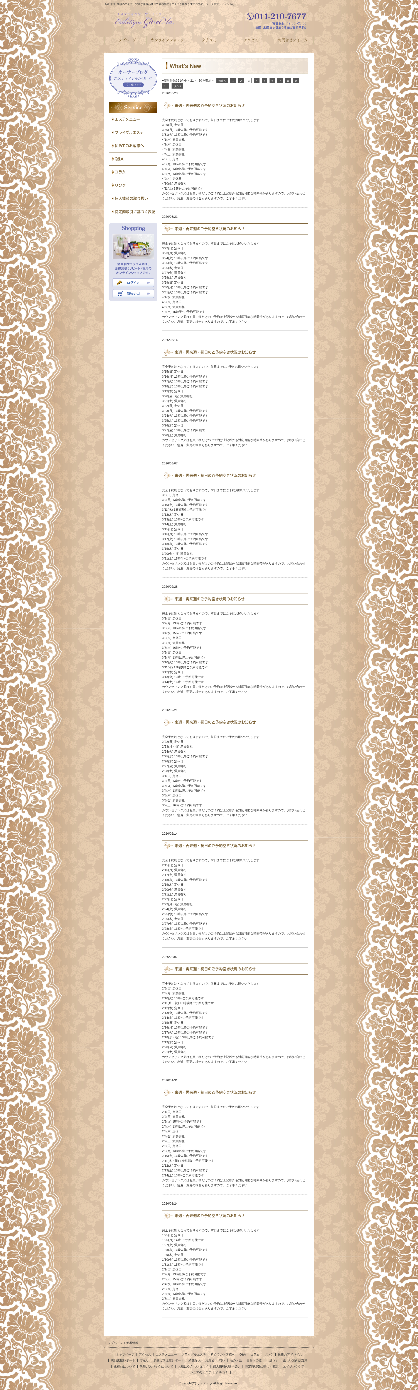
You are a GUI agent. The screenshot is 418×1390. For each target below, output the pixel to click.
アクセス (251, 40)
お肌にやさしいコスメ (193, 1366)
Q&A (119, 159)
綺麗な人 (195, 1360)
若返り (144, 1360)
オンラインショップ (167, 40)
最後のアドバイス (290, 1354)
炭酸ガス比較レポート (168, 1360)
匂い (222, 1360)
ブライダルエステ (129, 132)
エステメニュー (127, 119)
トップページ (125, 40)
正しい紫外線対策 (295, 1360)
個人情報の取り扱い (131, 198)
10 (165, 86)
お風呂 (209, 1360)
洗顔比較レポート (123, 1360)
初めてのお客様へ (129, 145)
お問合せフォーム (292, 40)
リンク (120, 185)
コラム (120, 172)
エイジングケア (293, 1366)
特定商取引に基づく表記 (135, 212)
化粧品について (124, 1366)
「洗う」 (272, 1360)
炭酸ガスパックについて (156, 1366)
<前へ (222, 80)
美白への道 (254, 1360)
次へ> (177, 86)
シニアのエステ (200, 1372)
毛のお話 (236, 1360)
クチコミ (209, 40)
